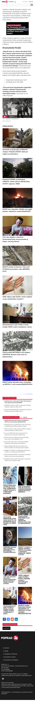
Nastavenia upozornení (11, 660)
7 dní (20, 417)
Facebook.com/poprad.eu (12, 118)
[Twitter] (8, 619)
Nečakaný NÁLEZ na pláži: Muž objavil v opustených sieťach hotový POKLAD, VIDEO (18, 459)
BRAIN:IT (5, 693)
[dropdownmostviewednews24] (17, 464)
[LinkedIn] (16, 619)
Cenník (6, 651)
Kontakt (6, 648)
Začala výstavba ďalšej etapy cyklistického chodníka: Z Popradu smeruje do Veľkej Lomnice (18, 410)
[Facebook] (4, 619)
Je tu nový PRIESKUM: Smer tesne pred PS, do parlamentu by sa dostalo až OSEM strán (16, 433)
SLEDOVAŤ (6, 628)
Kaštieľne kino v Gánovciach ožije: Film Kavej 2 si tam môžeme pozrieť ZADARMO (18, 401)
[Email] (12, 619)
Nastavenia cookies (10, 657)
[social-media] (2, 679)
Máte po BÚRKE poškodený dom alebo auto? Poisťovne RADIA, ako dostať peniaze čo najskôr (17, 446)
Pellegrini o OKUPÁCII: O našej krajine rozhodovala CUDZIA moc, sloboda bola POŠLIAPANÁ (17, 451)
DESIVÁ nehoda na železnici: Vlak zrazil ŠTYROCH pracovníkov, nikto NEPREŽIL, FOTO (17, 438)
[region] (15, 2)
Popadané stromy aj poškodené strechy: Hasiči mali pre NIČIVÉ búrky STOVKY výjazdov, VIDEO (18, 425)
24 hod (25, 417)
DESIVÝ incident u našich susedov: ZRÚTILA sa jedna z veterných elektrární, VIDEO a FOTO (18, 429)
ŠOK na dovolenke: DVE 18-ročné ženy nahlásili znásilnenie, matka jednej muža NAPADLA (16, 442)
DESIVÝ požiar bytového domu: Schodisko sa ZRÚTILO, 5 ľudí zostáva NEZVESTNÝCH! (16, 421)
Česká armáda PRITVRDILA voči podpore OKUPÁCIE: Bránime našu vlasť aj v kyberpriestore (18, 455)
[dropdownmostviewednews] (17, 414)
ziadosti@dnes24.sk (27, 675)
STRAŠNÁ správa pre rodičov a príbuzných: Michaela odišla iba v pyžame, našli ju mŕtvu (18, 406)
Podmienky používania (10, 654)
